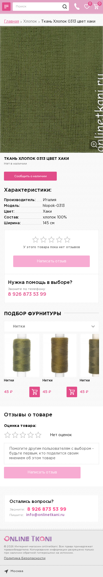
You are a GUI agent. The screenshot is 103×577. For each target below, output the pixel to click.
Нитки (9, 380)
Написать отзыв (51, 261)
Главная (11, 21)
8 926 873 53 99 (27, 294)
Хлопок (30, 21)
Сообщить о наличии (30, 176)
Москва (17, 571)
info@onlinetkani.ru (45, 515)
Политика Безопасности (24, 558)
